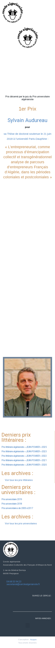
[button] (28, 625)
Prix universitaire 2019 (11, 499)
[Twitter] (43, 603)
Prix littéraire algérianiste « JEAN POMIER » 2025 (24, 447)
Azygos (33, 640)
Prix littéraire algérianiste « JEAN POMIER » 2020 (24, 464)
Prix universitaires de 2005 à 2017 (17, 508)
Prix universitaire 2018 (11, 503)
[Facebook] (37, 603)
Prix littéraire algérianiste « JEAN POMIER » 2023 (24, 451)
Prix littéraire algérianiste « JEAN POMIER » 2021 (24, 460)
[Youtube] (49, 603)
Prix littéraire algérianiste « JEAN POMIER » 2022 (24, 455)
